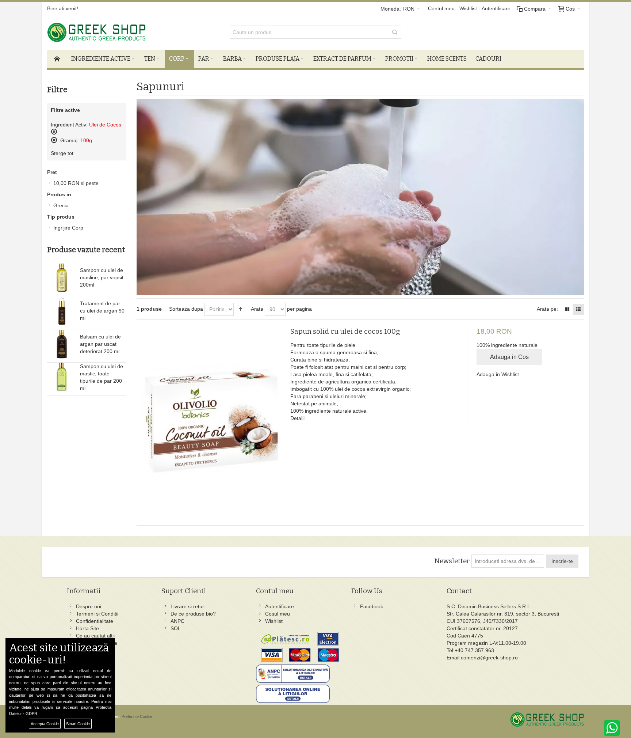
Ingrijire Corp (68, 228)
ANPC (177, 621)
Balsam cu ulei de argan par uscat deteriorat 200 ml (100, 344)
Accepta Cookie (45, 724)
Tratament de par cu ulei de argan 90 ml (102, 310)
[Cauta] (395, 32)
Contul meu (441, 8)
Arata (257, 309)
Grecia (61, 205)
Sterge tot (62, 153)
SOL (176, 628)
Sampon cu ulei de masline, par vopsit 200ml (101, 277)
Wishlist (468, 8)
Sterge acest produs (54, 131)
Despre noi (88, 606)
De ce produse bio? (193, 614)
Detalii (297, 418)
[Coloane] (567, 309)
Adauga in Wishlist (498, 374)
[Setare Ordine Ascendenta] (240, 309)
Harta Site (87, 628)
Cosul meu (277, 614)
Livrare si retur (187, 606)
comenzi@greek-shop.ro (489, 658)
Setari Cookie (78, 724)
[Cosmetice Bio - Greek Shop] (129, 32)
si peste (76, 183)
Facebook (371, 606)
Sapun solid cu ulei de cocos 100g (345, 331)
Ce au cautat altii (95, 636)
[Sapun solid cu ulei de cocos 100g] (211, 420)
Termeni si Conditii (97, 614)
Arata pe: (547, 309)
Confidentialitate (94, 621)
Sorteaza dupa (186, 309)
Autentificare (496, 8)
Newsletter (452, 561)
